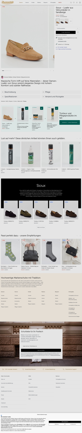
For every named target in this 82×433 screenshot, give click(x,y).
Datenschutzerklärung (21, 430)
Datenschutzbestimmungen (42, 414)
